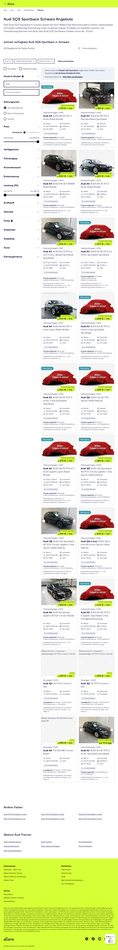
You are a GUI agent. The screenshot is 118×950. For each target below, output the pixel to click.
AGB (63, 876)
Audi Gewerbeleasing (13, 851)
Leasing (71, 673)
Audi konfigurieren (11, 846)
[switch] (110, 941)
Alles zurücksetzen (66, 61)
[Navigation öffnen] (5, 3)
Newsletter (8, 894)
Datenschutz (66, 873)
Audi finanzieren (85, 846)
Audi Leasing (46, 842)
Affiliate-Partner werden (14, 898)
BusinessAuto (9, 901)
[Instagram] (86, 939)
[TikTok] (93, 939)
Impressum (66, 869)
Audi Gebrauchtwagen (50, 846)
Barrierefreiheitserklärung (72, 880)
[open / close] (34, 84)
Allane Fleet (9, 880)
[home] (30, 4)
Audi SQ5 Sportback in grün (90, 819)
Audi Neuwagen (85, 842)
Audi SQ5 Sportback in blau (52, 814)
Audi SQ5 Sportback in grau (15, 814)
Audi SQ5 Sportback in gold (90, 814)
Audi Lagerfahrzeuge (12, 842)
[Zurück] (43, 95)
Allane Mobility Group (13, 873)
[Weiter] (74, 95)
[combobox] (97, 48)
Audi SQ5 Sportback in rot (14, 819)
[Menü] (114, 935)
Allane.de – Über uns (12, 869)
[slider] (38, 141)
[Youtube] (99, 939)
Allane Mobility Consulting (15, 876)
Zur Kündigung (67, 884)
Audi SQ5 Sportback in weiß (52, 819)
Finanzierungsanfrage (67, 105)
